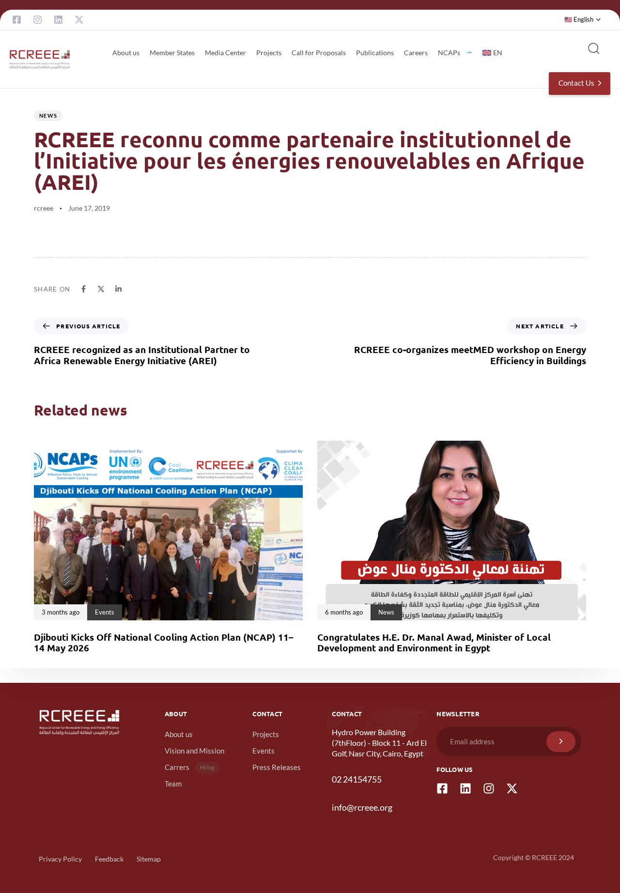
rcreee (43, 208)
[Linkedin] (58, 19)
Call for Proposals (319, 52)
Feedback (109, 859)
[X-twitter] (79, 19)
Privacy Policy (60, 859)
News (48, 115)
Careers (416, 52)
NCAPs (449, 52)
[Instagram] (37, 19)
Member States (172, 52)
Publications (375, 52)
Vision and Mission (194, 750)
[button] (582, 20)
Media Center (225, 52)
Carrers (190, 767)
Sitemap (149, 859)
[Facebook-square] (16, 19)
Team (173, 783)
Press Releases (276, 767)
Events (263, 750)
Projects (268, 52)
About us (126, 52)
